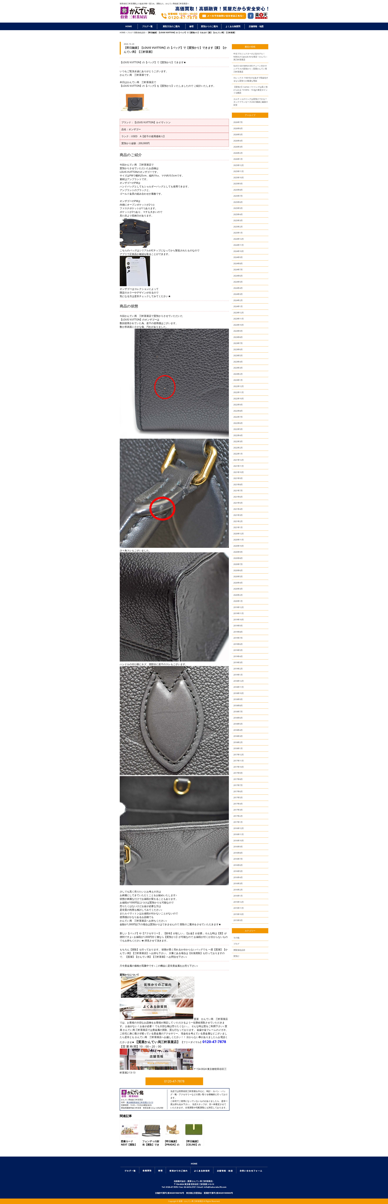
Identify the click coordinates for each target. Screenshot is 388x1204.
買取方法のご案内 (171, 26)
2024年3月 (238, 294)
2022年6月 (238, 423)
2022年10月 (238, 398)
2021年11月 (238, 466)
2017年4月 (238, 803)
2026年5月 (238, 134)
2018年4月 (238, 730)
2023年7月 (238, 343)
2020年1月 (238, 601)
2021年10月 (238, 472)
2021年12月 (238, 460)
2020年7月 (238, 564)
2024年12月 (238, 239)
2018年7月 (238, 711)
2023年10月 (238, 324)
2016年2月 (238, 889)
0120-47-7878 (214, 1041)
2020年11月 (238, 539)
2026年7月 (238, 122)
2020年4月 (238, 582)
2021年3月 (238, 515)
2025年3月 (238, 220)
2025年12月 (238, 165)
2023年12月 (238, 312)
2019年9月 (238, 625)
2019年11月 (238, 613)
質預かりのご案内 (209, 26)
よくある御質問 (233, 26)
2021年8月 (238, 484)
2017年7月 (238, 785)
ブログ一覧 (147, 26)
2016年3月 (238, 883)
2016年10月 (238, 840)
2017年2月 (238, 816)
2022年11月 (238, 392)
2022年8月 (238, 410)
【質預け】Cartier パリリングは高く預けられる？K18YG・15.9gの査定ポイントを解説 (250, 89)
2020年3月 (238, 588)
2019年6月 (238, 644)
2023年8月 (238, 337)
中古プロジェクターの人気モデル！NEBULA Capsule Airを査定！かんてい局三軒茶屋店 (250, 56)
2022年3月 (238, 441)
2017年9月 (238, 773)
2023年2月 (238, 374)
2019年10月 (238, 619)
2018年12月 (238, 681)
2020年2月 (238, 595)
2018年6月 (238, 717)
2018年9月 (238, 699)
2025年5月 (238, 208)
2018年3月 (238, 736)
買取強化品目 (139, 32)
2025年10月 (238, 177)
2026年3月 (238, 146)
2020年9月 (238, 552)
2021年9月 (238, 478)
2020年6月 (238, 570)
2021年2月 (238, 521)
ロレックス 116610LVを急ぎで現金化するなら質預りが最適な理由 (250, 79)
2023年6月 (238, 349)
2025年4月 (238, 214)
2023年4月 (238, 361)
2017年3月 (238, 809)
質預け (236, 956)
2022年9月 (238, 404)
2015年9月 (238, 920)
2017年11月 (238, 760)
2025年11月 (238, 171)
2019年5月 (238, 650)
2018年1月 (238, 748)
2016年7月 (238, 858)
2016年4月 (238, 877)
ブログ (130, 32)
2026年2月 (238, 153)
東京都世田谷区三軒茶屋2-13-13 (140, 1102)
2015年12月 (238, 902)
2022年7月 (238, 416)
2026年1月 (238, 159)
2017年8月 (238, 779)
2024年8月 (238, 263)
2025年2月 (238, 226)
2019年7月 (238, 637)
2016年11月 (238, 834)
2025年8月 (238, 189)
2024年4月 (238, 288)
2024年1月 (238, 306)
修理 (191, 26)
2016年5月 (238, 871)
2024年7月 (238, 269)
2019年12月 (238, 607)
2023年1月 (238, 380)
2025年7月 (238, 195)
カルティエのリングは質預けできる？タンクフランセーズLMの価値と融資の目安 (250, 102)
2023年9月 (238, 331)
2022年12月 (238, 386)
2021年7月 (238, 490)
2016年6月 (238, 865)
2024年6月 (238, 275)
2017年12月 (238, 754)
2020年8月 (238, 558)
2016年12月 (238, 828)
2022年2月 (238, 447)
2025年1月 (238, 232)
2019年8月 (238, 631)
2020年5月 (238, 576)
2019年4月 (238, 656)
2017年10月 (238, 766)
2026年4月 (238, 140)
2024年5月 (238, 281)
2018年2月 (238, 742)
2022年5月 (238, 429)
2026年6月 (238, 128)
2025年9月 (238, 183)
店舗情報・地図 (256, 26)
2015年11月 (238, 908)
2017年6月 (238, 791)
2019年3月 (238, 662)
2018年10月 (238, 693)
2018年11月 (238, 687)
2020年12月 (238, 533)
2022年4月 (238, 435)
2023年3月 (238, 367)
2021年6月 (238, 496)
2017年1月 (238, 822)
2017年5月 (238, 797)
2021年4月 (238, 509)
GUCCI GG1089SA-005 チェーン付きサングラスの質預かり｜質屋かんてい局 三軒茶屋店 (250, 68)
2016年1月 (238, 895)
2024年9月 (238, 257)
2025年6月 (238, 202)
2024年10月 (238, 251)
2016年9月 (238, 846)
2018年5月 (238, 723)
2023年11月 (238, 318)
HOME (128, 26)
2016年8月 (238, 852)
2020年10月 (238, 545)
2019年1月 (238, 674)
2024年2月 (238, 300)
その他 (236, 937)
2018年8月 (238, 705)
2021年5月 (238, 502)
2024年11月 (238, 245)
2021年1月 (238, 527)
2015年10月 (238, 914)
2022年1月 (238, 453)
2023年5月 (238, 355)
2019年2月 (238, 668)
